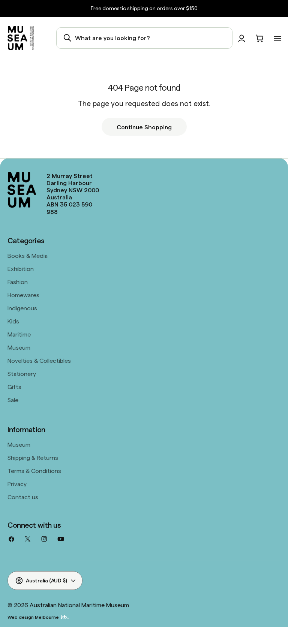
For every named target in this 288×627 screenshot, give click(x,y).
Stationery (22, 373)
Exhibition (21, 268)
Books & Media (28, 255)
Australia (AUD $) (46, 580)
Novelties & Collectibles (39, 360)
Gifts (14, 386)
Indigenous (22, 307)
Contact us (23, 496)
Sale (13, 399)
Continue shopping (144, 126)
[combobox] (144, 38)
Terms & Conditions (34, 470)
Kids (13, 321)
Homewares (23, 294)
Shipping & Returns (33, 457)
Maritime (19, 334)
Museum (19, 347)
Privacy (17, 483)
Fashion (18, 281)
